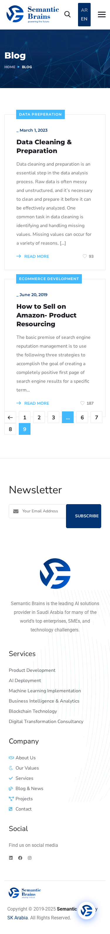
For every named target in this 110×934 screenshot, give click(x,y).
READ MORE (36, 256)
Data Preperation (40, 114)
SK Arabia (17, 918)
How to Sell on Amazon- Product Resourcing (46, 315)
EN (84, 19)
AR (84, 10)
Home (9, 67)
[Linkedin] (11, 858)
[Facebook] (20, 858)
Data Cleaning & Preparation (44, 146)
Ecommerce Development (49, 279)
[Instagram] (30, 858)
